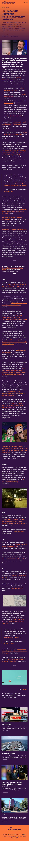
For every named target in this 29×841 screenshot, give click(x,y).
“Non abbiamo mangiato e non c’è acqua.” (14, 229)
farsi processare (8, 103)
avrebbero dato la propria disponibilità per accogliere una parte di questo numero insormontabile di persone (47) (14, 153)
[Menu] (27, 2)
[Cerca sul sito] (24, 2)
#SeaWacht (7, 185)
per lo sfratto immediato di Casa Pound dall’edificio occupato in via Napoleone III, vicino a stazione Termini (13, 521)
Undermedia (17, 834)
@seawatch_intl (20, 183)
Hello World (5, 7)
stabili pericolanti (19, 531)
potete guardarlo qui (17, 588)
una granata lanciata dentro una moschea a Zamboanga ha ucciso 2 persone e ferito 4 (14, 317)
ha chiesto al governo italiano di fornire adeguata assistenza (14, 211)
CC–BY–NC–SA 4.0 (8, 834)
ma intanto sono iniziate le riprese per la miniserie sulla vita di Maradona (14, 651)
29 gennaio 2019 (8, 191)
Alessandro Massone (8, 35)
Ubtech (25, 689)
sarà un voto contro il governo (13, 116)
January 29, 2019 (9, 643)
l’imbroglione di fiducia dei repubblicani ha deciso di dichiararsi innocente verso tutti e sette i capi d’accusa (14, 342)
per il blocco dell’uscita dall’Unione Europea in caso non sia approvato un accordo (13, 405)
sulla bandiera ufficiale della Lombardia (13, 559)
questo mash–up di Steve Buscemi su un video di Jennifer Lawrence (13, 621)
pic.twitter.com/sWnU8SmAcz (12, 637)
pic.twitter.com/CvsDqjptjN (19, 185)
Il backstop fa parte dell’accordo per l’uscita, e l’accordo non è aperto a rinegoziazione (14, 393)
